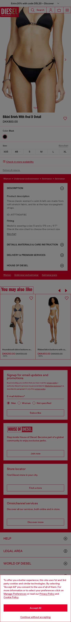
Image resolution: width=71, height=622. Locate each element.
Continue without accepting (35, 617)
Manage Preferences (15, 593)
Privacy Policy (46, 593)
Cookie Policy (11, 597)
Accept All (35, 608)
